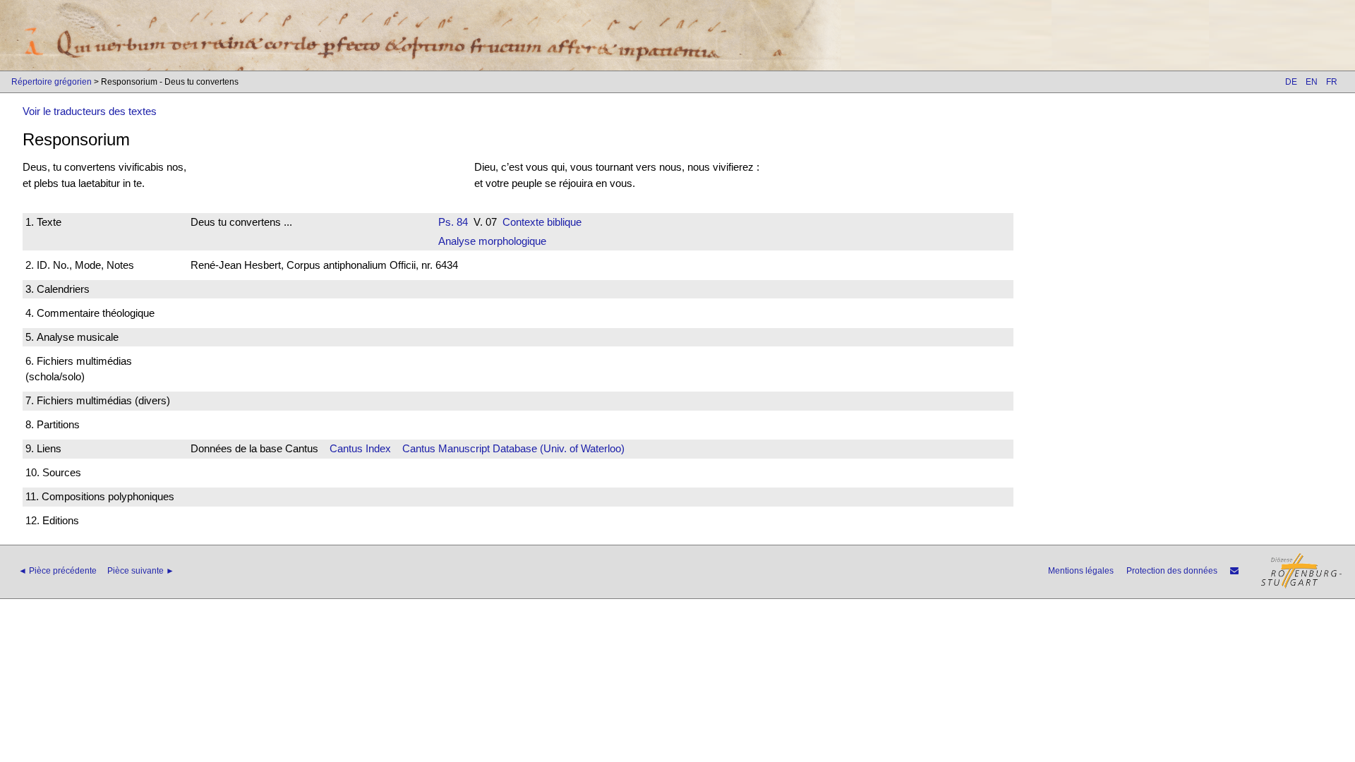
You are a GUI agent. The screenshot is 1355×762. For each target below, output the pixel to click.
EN (1312, 82)
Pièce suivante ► (140, 571)
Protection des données (1171, 571)
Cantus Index (360, 448)
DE (1291, 82)
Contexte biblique (542, 222)
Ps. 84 (453, 222)
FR (1331, 82)
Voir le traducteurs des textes (90, 111)
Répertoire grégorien (51, 82)
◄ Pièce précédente (57, 571)
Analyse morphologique (492, 241)
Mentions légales (1081, 571)
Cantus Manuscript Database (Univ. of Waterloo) (513, 448)
